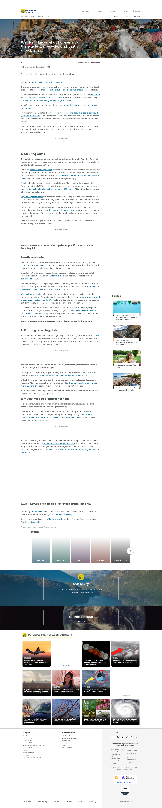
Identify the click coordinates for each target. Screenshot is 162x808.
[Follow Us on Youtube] (122, 737)
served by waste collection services (59, 210)
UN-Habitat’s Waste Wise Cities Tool (59, 443)
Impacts (40, 17)
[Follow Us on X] (136, 737)
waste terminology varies (41, 169)
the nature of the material (32, 289)
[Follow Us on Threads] (131, 737)
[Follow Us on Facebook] (113, 737)
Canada (42, 265)
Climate (32, 17)
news (26, 17)
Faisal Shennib (37, 82)
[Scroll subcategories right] (130, 551)
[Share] (22, 62)
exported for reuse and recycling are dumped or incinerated (61, 375)
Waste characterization (31, 294)
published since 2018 (30, 279)
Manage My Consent (29, 748)
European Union (28, 265)
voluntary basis (54, 276)
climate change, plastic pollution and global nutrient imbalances (62, 90)
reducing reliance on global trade (56, 100)
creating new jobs (29, 100)
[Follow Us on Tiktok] (127, 737)
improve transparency (54, 449)
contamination (92, 286)
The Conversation (56, 519)
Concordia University (53, 82)
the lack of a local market (58, 289)
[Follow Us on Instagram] (117, 737)
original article (35, 522)
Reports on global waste (32, 197)
